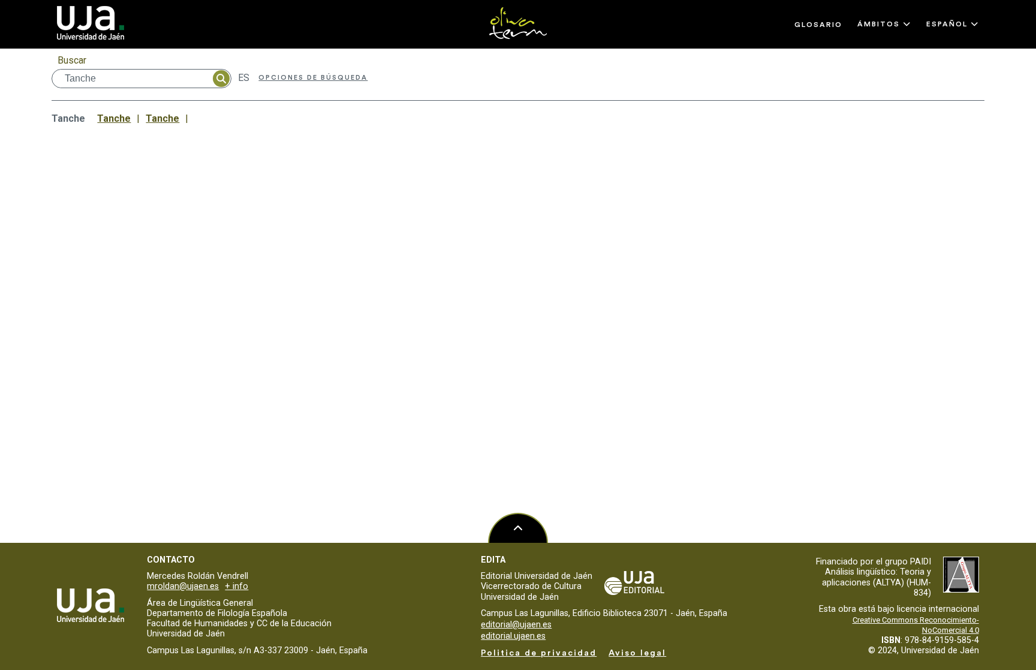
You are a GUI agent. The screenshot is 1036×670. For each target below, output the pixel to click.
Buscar (72, 60)
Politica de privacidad (539, 652)
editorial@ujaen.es (516, 625)
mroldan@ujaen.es (183, 586)
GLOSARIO (818, 24)
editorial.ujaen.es (513, 636)
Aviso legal (637, 652)
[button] (884, 24)
